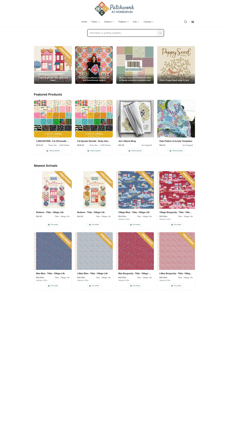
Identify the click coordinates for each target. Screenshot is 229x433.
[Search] (185, 21)
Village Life (65, 216)
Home (84, 22)
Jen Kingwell (146, 145)
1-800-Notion (64, 145)
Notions (108, 22)
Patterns (122, 22)
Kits (135, 22)
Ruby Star (53, 145)
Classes (147, 22)
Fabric (94, 22)
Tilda (57, 216)
